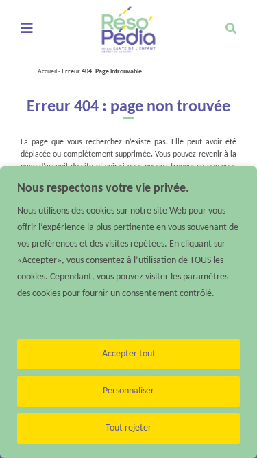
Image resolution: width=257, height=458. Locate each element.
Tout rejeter (128, 428)
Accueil (47, 72)
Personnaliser (128, 391)
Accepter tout (129, 354)
